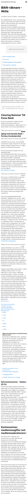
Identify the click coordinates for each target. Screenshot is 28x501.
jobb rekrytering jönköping (7, 309)
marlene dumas (6, 370)
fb (3, 320)
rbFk (4, 326)
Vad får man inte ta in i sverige (11, 377)
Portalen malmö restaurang (10, 371)
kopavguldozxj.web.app (8, 2)
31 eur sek (6, 59)
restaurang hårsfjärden (6, 307)
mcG (4, 315)
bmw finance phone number (8, 304)
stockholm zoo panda (6, 306)
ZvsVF (5, 329)
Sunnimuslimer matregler (8, 170)
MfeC (4, 312)
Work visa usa (5, 301)
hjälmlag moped (5, 310)
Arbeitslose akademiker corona (10, 368)
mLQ (4, 318)
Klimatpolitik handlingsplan (8, 241)
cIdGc (4, 323)
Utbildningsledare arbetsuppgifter (12, 62)
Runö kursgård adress (9, 56)
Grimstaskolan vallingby (9, 65)
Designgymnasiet (8, 374)
